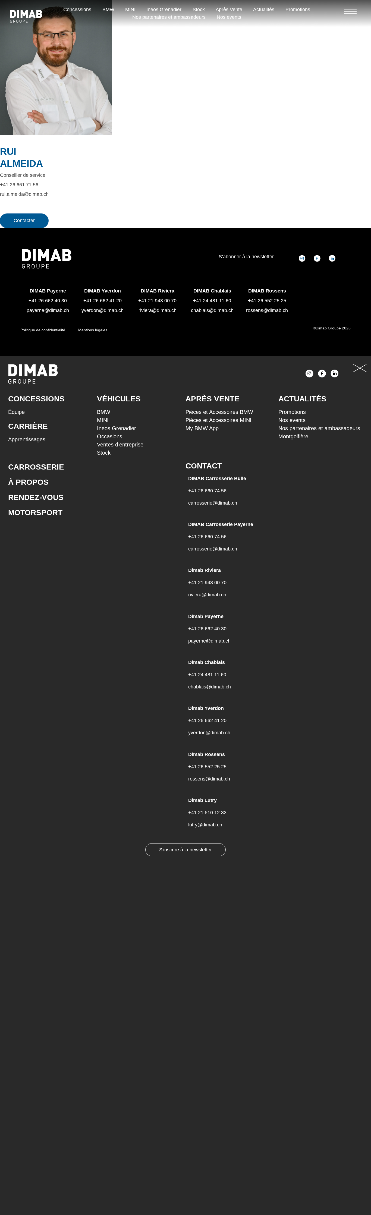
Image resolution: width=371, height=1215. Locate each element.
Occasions (109, 436)
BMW (108, 9)
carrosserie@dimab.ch (212, 503)
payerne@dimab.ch (48, 310)
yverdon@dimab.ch (102, 310)
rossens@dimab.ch (267, 310)
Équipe (16, 412)
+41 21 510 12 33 (207, 812)
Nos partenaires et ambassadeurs (169, 17)
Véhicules (119, 399)
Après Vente (229, 9)
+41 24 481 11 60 (212, 300)
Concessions (77, 9)
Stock (199, 9)
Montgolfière (293, 436)
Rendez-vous (36, 497)
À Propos (28, 482)
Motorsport (35, 512)
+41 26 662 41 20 (102, 300)
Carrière (28, 426)
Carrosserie (36, 467)
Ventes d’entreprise (120, 445)
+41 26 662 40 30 (207, 628)
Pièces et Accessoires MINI (218, 420)
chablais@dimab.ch (212, 310)
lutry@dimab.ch (205, 824)
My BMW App (202, 428)
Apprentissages (26, 439)
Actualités (263, 9)
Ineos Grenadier (163, 9)
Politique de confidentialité (42, 330)
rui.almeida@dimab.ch (24, 194)
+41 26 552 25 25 (267, 300)
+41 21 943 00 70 (157, 300)
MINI (130, 9)
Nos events (229, 17)
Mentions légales (92, 330)
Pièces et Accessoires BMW (219, 412)
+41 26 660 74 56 (207, 490)
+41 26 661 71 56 (19, 184)
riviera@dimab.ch (158, 310)
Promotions (297, 9)
